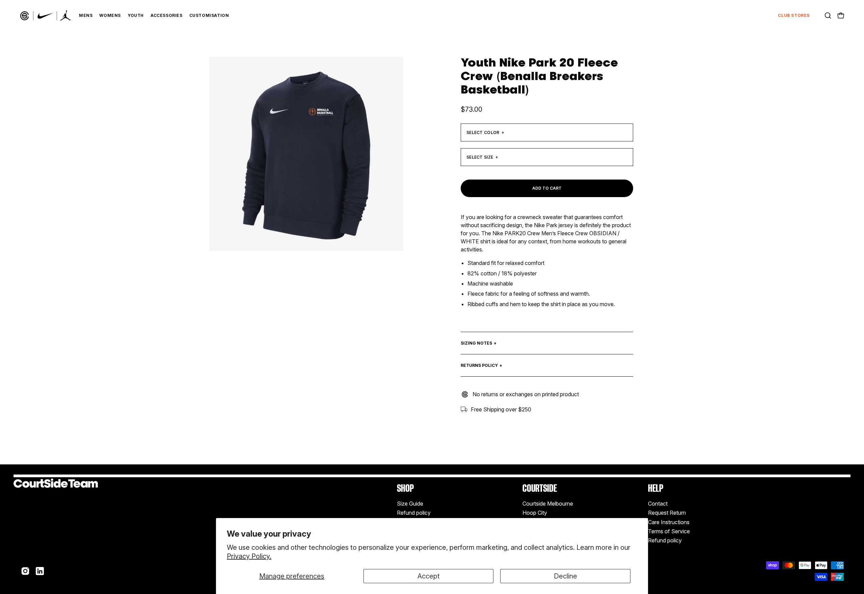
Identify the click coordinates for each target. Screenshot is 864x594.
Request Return (667, 513)
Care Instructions (669, 522)
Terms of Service (669, 531)
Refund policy (414, 513)
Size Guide (410, 503)
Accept (428, 576)
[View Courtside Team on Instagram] (25, 571)
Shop (405, 488)
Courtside (539, 488)
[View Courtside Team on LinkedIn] (40, 571)
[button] (827, 15)
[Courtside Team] (45, 15)
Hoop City (534, 513)
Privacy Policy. (249, 556)
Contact (658, 503)
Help (655, 488)
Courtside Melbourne (547, 503)
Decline (565, 576)
